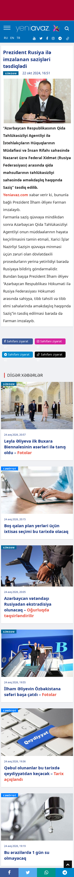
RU (6, 38)
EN (12, 38)
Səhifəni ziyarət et (16, 344)
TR (18, 38)
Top (68, 865)
